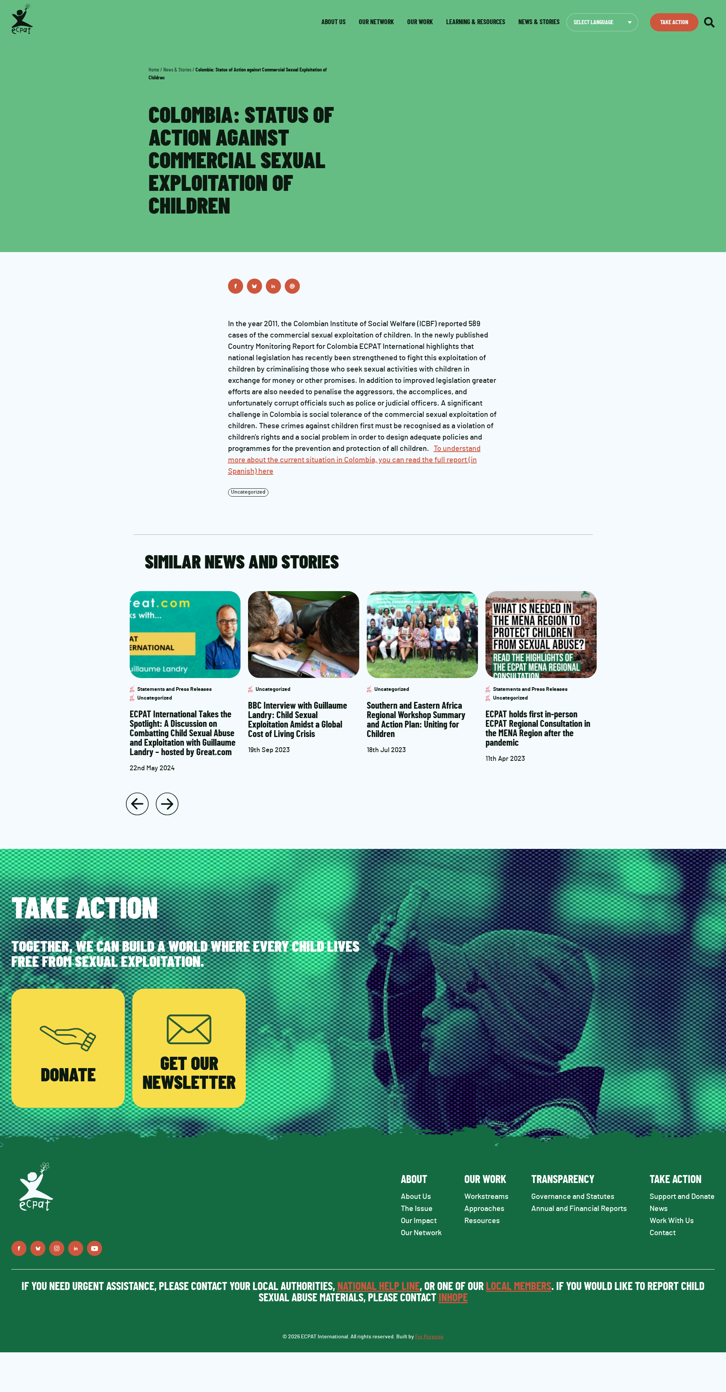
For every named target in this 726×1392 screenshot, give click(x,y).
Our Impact (419, 1221)
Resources (482, 1221)
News (659, 1208)
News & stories (539, 22)
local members (518, 1286)
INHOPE (453, 1298)
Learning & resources (475, 22)
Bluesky (254, 286)
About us (333, 22)
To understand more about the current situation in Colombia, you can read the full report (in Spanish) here (354, 460)
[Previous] (137, 804)
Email (292, 286)
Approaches (484, 1208)
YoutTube (94, 1248)
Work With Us (672, 1221)
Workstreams (486, 1196)
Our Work (420, 22)
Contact (663, 1233)
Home (154, 70)
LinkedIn (273, 286)
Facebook (235, 286)
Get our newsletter (189, 1074)
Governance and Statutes (572, 1196)
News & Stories (177, 70)
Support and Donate (682, 1196)
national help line (378, 1286)
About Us (416, 1196)
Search (709, 22)
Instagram (56, 1248)
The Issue (417, 1208)
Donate (68, 1075)
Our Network (376, 22)
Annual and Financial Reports (579, 1208)
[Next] (167, 804)
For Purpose (429, 1336)
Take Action (674, 22)
